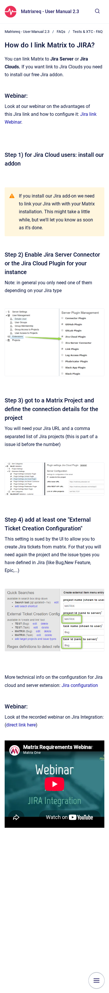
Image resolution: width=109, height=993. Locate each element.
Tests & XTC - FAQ (88, 31)
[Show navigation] (96, 980)
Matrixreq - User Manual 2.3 (50, 11)
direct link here (21, 725)
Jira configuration (80, 685)
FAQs (61, 31)
